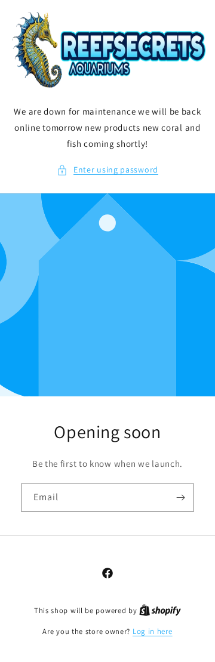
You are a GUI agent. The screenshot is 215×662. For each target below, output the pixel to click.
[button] (107, 169)
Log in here (153, 631)
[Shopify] (160, 610)
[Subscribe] (180, 498)
